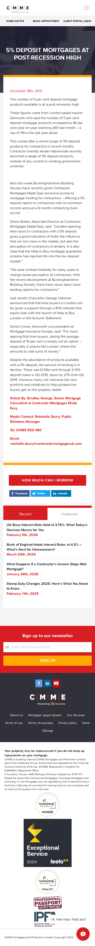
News (86, 723)
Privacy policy (67, 723)
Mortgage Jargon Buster (45, 715)
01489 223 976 (15, 21)
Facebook (21, 493)
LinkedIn (62, 493)
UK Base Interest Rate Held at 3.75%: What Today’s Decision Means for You (47, 527)
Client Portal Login (77, 21)
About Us (16, 715)
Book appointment (46, 21)
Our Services (76, 715)
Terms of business (40, 723)
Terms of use (14, 723)
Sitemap (47, 731)
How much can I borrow (47, 480)
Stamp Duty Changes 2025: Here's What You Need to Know (47, 586)
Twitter (41, 493)
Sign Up (48, 660)
